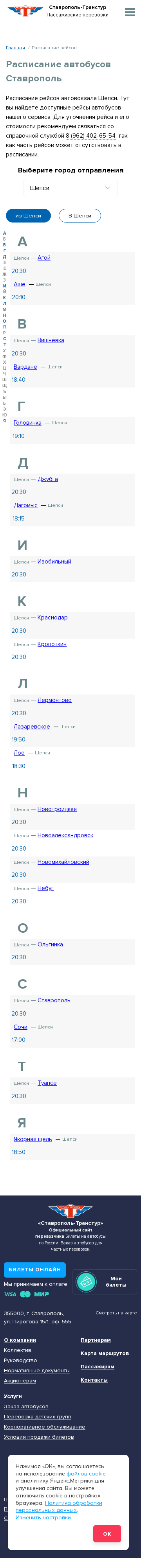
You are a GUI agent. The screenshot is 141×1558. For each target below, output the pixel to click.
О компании (20, 1340)
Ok (107, 1534)
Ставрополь (54, 1000)
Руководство (20, 1360)
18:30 (18, 766)
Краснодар (53, 617)
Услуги (13, 1396)
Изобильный (54, 561)
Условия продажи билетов (39, 1437)
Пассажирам (97, 1366)
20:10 (18, 297)
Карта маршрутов (105, 1353)
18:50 (18, 1152)
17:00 (18, 1039)
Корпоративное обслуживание (44, 1426)
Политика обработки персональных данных (59, 1506)
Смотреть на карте (116, 1313)
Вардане (25, 366)
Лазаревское (32, 726)
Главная (15, 47)
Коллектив (17, 1350)
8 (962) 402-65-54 (91, 135)
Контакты (94, 1380)
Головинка (28, 422)
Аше (19, 284)
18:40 (18, 379)
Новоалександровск (65, 835)
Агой (44, 257)
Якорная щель (33, 1139)
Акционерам (20, 1380)
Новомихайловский (63, 861)
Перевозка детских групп (37, 1416)
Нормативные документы (37, 1370)
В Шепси (80, 215)
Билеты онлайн (35, 1270)
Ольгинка (50, 944)
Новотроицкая (57, 809)
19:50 (18, 739)
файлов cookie (86, 1473)
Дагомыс (26, 505)
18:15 (19, 518)
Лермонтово (55, 700)
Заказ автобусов (26, 1406)
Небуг (46, 888)
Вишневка (51, 340)
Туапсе (47, 1082)
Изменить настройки (43, 1517)
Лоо (19, 752)
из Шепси (28, 215)
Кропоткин (52, 644)
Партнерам (96, 1340)
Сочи (20, 1026)
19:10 (19, 436)
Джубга (48, 479)
